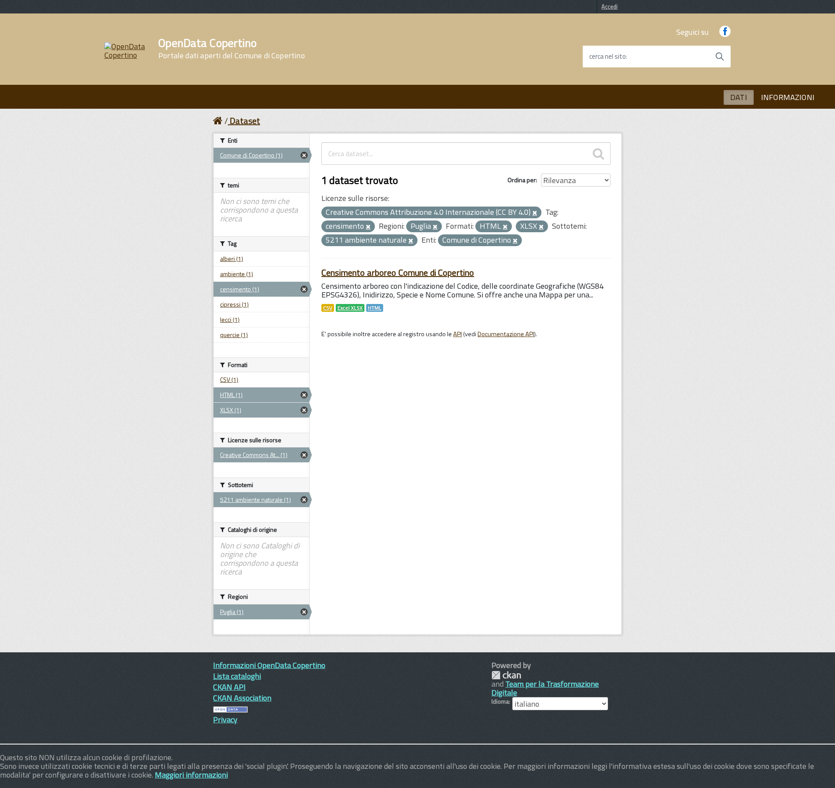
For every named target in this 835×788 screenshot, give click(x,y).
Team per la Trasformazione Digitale (545, 688)
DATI (738, 97)
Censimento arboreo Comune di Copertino (397, 272)
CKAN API (229, 687)
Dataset (245, 120)
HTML (374, 308)
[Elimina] (534, 213)
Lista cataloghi (237, 676)
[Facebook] (725, 32)
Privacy (225, 719)
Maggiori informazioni (191, 775)
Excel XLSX (350, 308)
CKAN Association (242, 698)
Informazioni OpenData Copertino (269, 665)
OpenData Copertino (231, 48)
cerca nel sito (607, 56)
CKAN (506, 675)
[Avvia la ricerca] (720, 56)
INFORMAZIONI (788, 97)
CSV (327, 308)
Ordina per (522, 179)
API (457, 334)
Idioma (500, 701)
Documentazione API (506, 334)
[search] (598, 153)
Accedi (609, 6)
